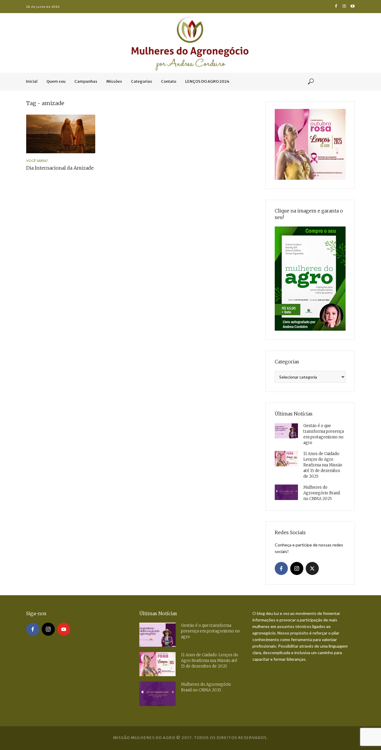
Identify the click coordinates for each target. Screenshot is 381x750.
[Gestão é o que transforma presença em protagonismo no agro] (286, 430)
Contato (168, 81)
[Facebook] (281, 568)
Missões (114, 81)
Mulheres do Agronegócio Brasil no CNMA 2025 (321, 493)
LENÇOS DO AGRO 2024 (207, 81)
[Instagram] (296, 568)
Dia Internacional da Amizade (60, 168)
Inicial (32, 81)
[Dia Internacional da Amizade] (60, 134)
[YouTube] (63, 629)
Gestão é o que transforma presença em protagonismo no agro (323, 434)
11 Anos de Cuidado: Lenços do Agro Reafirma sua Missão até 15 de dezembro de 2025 (322, 465)
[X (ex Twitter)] (312, 568)
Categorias (141, 81)
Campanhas (85, 81)
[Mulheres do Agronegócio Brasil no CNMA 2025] (286, 492)
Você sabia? (37, 160)
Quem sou (55, 81)
